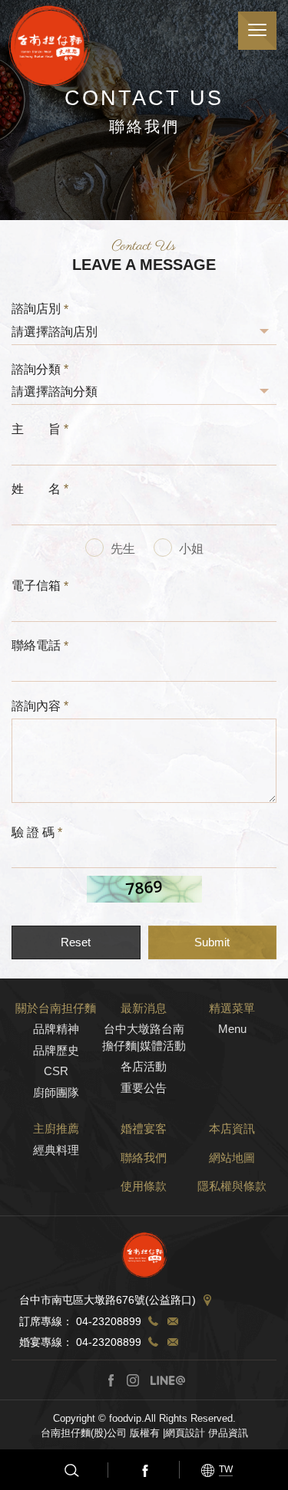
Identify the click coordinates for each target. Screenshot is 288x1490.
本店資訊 (232, 1128)
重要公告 (144, 1087)
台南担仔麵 (49, 45)
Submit (212, 942)
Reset (76, 942)
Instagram (133, 1380)
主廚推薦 (56, 1128)
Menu (232, 1028)
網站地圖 (232, 1157)
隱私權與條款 (231, 1185)
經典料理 (56, 1149)
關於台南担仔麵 (55, 1008)
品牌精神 (56, 1028)
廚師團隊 (56, 1092)
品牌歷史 (56, 1050)
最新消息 (144, 1008)
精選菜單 (232, 1008)
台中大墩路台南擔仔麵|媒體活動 (144, 1036)
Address (207, 1300)
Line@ (167, 1380)
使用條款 (144, 1185)
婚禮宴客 (144, 1128)
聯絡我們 (144, 1157)
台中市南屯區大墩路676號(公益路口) (107, 1300)
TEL (153, 1321)
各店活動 (144, 1066)
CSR (56, 1070)
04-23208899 (108, 1321)
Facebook (143, 1470)
